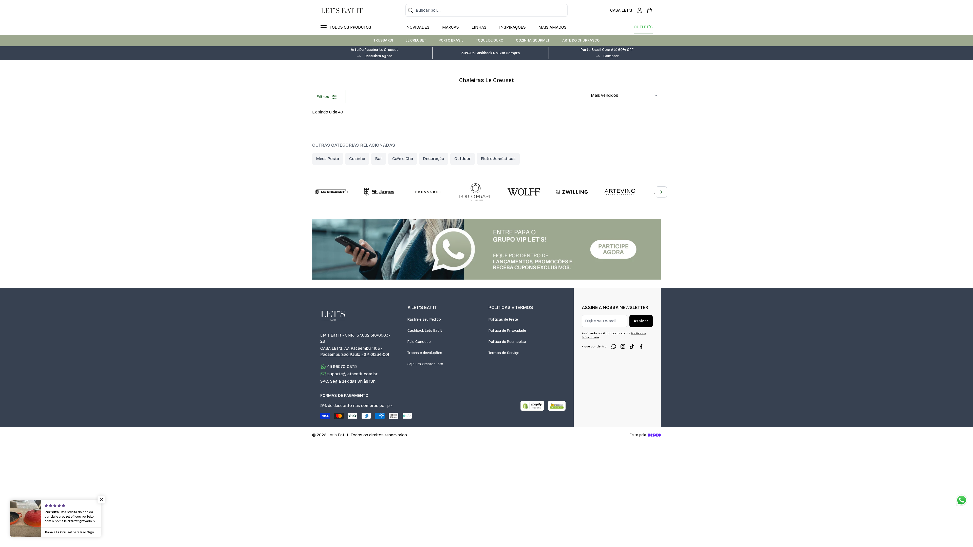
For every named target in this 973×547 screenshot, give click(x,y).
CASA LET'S (621, 10)
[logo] (341, 10)
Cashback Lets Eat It (424, 330)
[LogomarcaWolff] (524, 192)
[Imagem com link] (486, 249)
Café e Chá (402, 158)
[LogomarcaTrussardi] (427, 192)
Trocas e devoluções (424, 353)
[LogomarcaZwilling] (572, 192)
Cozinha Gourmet (533, 40)
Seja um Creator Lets (425, 364)
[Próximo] (661, 192)
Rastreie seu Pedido (424, 319)
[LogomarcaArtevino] (620, 192)
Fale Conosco (419, 342)
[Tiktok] (632, 346)
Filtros (322, 96)
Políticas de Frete (503, 319)
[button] (374, 55)
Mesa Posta (327, 158)
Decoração (433, 158)
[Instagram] (623, 346)
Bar (378, 158)
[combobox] (486, 10)
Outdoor (462, 158)
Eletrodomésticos (498, 158)
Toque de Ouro (489, 40)
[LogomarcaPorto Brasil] (476, 192)
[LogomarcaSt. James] (379, 192)
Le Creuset (416, 40)
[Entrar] (640, 10)
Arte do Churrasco (581, 40)
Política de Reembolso (507, 342)
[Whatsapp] (614, 346)
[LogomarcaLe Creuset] (331, 192)
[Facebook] (641, 346)
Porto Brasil (451, 40)
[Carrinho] (650, 10)
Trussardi (383, 40)
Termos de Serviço (504, 353)
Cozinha (357, 158)
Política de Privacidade (507, 330)
